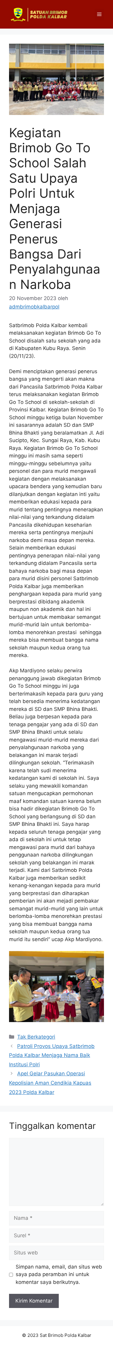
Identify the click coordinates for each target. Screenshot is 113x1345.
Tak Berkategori (36, 1037)
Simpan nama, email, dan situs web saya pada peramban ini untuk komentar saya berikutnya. (59, 1274)
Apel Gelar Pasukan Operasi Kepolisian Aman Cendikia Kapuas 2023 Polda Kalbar (50, 1083)
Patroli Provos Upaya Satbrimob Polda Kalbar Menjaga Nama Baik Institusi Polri (52, 1055)
